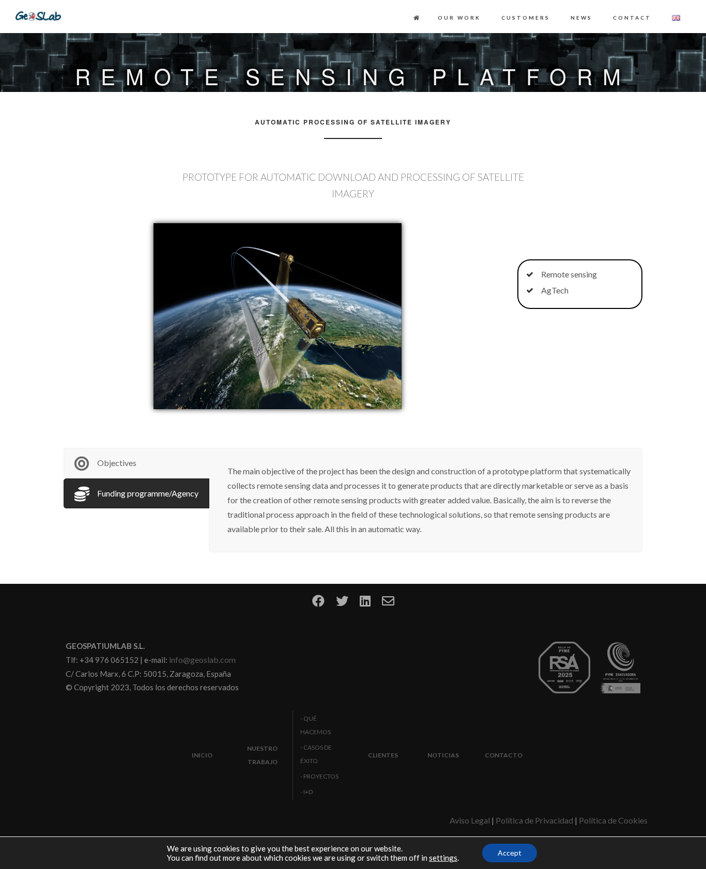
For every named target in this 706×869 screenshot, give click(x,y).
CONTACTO (504, 755)
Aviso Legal (470, 820)
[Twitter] (342, 604)
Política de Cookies (613, 820)
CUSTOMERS (525, 17)
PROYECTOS (321, 776)
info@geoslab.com (202, 659)
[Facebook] (318, 604)
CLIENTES (383, 755)
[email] (388, 604)
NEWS (581, 17)
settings (443, 857)
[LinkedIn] (365, 604)
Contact (632, 17)
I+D (308, 792)
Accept (509, 852)
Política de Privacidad (534, 820)
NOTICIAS (443, 755)
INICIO (202, 755)
